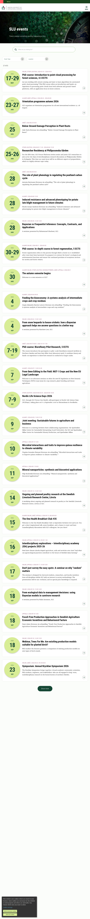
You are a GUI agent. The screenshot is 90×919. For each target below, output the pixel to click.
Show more (45, 689)
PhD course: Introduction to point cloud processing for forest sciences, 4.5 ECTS (49, 76)
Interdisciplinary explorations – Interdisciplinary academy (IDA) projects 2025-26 (50, 545)
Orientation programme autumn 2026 (40, 101)
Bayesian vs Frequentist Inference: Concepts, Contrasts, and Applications (52, 226)
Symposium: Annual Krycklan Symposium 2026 (45, 666)
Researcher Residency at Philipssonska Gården (45, 150)
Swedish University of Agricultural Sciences (14, 8)
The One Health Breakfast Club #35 (39, 518)
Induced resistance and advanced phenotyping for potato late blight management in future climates (50, 201)
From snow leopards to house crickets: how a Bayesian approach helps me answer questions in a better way (49, 324)
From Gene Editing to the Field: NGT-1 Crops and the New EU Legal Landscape (51, 373)
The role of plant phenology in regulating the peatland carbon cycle (52, 177)
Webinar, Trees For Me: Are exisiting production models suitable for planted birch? (49, 643)
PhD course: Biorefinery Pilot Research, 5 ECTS (45, 346)
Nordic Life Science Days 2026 (37, 396)
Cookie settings (7, 907)
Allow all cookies (10, 914)
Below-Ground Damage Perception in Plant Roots (46, 126)
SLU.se (8, 1)
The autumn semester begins (36, 273)
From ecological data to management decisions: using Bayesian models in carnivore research (48, 594)
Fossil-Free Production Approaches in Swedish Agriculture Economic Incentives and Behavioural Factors (51, 619)
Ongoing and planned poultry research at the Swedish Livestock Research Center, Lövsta (48, 496)
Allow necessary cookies (10, 911)
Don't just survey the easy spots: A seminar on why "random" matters (52, 569)
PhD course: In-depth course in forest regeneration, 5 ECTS (51, 248)
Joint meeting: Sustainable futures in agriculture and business (48, 422)
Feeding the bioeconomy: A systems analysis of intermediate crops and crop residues (52, 299)
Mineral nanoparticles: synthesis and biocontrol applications (52, 469)
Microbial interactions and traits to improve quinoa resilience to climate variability (52, 447)
